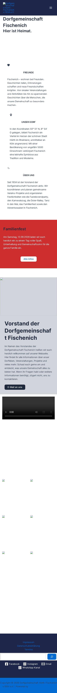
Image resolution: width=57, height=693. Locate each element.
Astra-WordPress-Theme (41, 686)
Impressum (28, 642)
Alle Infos (29, 259)
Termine (28, 649)
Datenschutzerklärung (28, 646)
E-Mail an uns (15, 387)
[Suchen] (51, 657)
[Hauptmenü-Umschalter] (51, 8)
